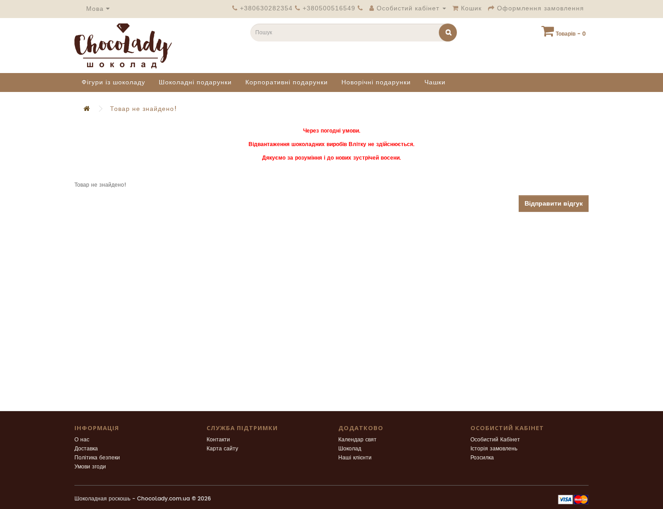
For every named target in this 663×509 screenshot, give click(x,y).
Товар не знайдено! (143, 109)
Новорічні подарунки (376, 82)
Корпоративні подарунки (286, 82)
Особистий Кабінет (495, 440)
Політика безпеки (97, 458)
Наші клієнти (355, 458)
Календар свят (357, 440)
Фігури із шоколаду (113, 82)
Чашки (435, 82)
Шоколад (349, 449)
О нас (81, 440)
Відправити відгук (554, 203)
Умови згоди (90, 467)
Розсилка (482, 458)
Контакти (218, 440)
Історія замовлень (493, 449)
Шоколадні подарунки (195, 82)
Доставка (86, 449)
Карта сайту (222, 449)
